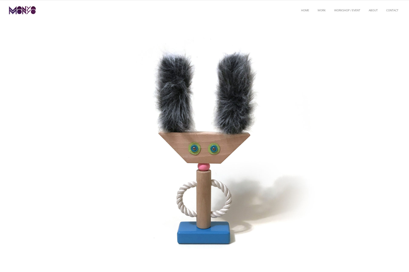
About (373, 10)
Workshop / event (347, 10)
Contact (392, 10)
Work (322, 10)
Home (305, 10)
